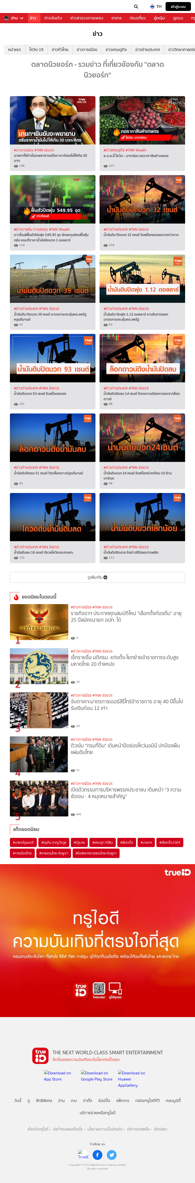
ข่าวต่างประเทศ (147, 50)
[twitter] (112, 1155)
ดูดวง (178, 18)
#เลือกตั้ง (126, 842)
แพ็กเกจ (122, 1100)
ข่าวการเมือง (87, 50)
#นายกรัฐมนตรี (23, 842)
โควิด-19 (36, 50)
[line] (83, 1155)
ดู (28, 1100)
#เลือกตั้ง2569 (169, 842)
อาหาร (116, 18)
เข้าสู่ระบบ (178, 6)
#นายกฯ (146, 842)
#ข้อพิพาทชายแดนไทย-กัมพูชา (96, 853)
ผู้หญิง (159, 18)
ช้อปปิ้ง (104, 1100)
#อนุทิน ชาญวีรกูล (53, 842)
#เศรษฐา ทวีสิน (102, 842)
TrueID (14, 7)
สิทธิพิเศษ (44, 1100)
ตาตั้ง (87, 1100)
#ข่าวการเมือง (24, 150)
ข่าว (33, 18)
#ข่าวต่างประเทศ (116, 229)
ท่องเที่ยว (138, 18)
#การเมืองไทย (22, 853)
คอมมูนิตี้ (173, 1100)
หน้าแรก (14, 50)
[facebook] (97, 1155)
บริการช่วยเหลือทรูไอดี (98, 1113)
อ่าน (14, 18)
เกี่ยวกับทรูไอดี (38, 1129)
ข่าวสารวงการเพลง (86, 18)
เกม (74, 1100)
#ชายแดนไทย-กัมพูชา (53, 853)
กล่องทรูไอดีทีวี (147, 1100)
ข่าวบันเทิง (53, 18)
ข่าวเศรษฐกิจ (116, 50)
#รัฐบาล (79, 842)
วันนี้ (17, 1100)
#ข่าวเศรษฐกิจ (115, 150)
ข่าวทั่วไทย (60, 50)
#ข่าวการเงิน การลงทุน (31, 229)
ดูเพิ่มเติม (95, 577)
